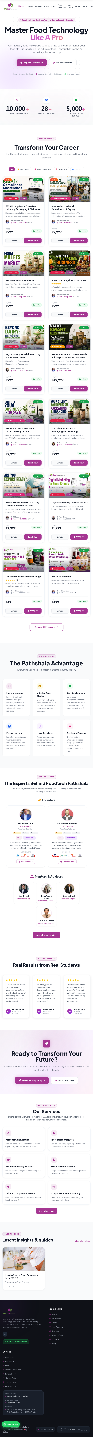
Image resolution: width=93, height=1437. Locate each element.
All (12, 169)
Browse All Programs (45, 627)
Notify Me (80, 537)
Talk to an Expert (66, 1080)
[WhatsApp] (5, 1334)
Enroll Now (33, 241)
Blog (85, 6)
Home (21, 6)
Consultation (50, 6)
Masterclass (24, 169)
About (78, 6)
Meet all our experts (45, 935)
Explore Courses (32, 62)
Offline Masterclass (43, 169)
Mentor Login (11, 1382)
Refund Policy (11, 1378)
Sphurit (6, 1432)
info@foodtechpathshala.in (17, 1396)
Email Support (11, 1386)
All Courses (56, 1318)
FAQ (7, 1365)
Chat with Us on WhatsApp (17, 1342)
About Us (55, 1339)
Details (14, 241)
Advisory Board (58, 1335)
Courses (29, 6)
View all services (46, 1211)
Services (38, 6)
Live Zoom (78, 169)
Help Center (10, 1361)
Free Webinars (62, 6)
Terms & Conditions (13, 1370)
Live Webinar (62, 169)
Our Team (70, 6)
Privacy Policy (10, 1374)
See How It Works (64, 62)
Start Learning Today (32, 1080)
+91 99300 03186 (13, 1403)
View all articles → (83, 1241)
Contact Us (9, 1357)
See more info (27, 862)
